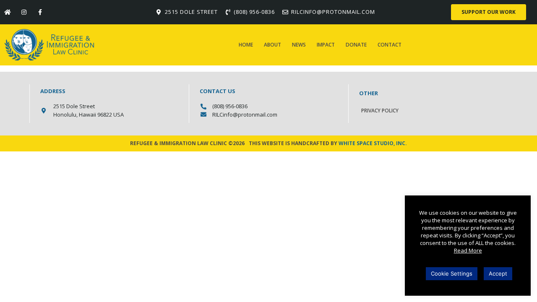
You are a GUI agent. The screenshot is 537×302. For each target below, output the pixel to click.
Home (246, 44)
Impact (326, 44)
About (272, 44)
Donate (356, 44)
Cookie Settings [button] (451, 273)
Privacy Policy (380, 110)
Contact (389, 44)
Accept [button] (498, 273)
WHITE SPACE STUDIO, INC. (373, 143)
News (299, 44)
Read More (468, 250)
